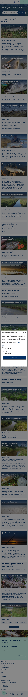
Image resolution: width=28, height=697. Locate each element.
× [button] (25, 332)
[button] (14, 364)
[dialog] (14, 348)
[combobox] (23, 332)
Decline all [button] (14, 360)
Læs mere (18, 342)
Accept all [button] (14, 357)
